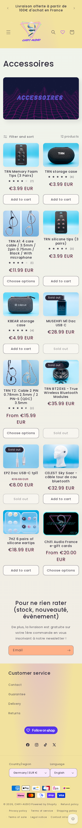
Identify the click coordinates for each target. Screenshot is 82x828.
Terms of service (42, 810)
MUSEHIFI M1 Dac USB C (61, 323)
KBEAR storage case (21, 323)
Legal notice (38, 817)
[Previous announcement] (7, 8)
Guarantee (16, 694)
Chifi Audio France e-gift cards (61, 544)
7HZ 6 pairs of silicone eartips (21, 541)
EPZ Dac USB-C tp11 (21, 473)
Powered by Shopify (44, 804)
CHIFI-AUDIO (23, 804)
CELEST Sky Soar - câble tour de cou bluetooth (61, 477)
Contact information (64, 817)
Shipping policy (67, 810)
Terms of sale (17, 817)
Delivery (14, 704)
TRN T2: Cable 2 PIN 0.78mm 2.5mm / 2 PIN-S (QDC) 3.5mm (21, 397)
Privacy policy (18, 810)
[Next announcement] (74, 8)
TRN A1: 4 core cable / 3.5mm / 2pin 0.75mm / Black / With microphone (21, 249)
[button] (8, 32)
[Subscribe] (68, 650)
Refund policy (70, 804)
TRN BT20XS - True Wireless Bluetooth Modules (61, 393)
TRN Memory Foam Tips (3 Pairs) (21, 174)
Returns (14, 713)
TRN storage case (61, 172)
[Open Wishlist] (62, 32)
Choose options (21, 281)
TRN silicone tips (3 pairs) (61, 241)
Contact (15, 685)
